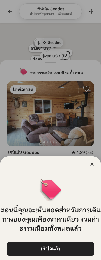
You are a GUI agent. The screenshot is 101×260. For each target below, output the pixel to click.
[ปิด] (92, 164)
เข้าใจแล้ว (50, 249)
